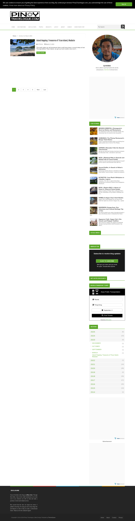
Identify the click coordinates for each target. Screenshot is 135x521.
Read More (41, 52)
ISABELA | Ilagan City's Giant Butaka (111, 197)
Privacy (121, 517)
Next (38, 89)
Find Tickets (108, 315)
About (108, 517)
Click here (106, 70)
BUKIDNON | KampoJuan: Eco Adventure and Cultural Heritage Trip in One (111, 209)
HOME (13, 27)
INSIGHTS (48, 27)
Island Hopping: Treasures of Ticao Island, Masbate (55, 40)
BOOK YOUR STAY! (79, 27)
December (96, 343)
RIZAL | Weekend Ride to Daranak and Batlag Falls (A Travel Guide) (111, 158)
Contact (114, 517)
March (95, 352)
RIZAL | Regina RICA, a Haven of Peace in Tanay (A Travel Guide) (109, 188)
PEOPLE (41, 27)
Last (44, 89)
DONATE (70, 27)
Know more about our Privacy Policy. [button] (22, 5)
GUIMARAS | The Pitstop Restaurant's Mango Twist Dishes (111, 139)
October (96, 346)
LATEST (56, 27)
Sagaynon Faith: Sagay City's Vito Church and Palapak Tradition (110, 220)
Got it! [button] (124, 4)
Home (14, 36)
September (96, 349)
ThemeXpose (51, 517)
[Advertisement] (89, 16)
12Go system (108, 319)
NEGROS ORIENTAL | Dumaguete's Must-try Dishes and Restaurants (110, 129)
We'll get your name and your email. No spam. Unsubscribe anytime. (107, 265)
